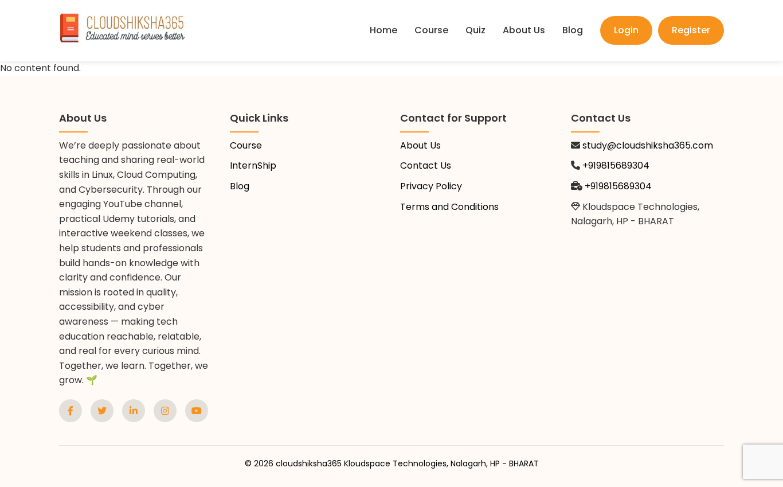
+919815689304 (615, 165)
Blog (572, 30)
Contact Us (425, 165)
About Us (524, 30)
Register (691, 30)
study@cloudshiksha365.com (647, 145)
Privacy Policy (431, 186)
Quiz (475, 30)
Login (626, 30)
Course (431, 30)
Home (383, 30)
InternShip (253, 165)
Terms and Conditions (449, 206)
